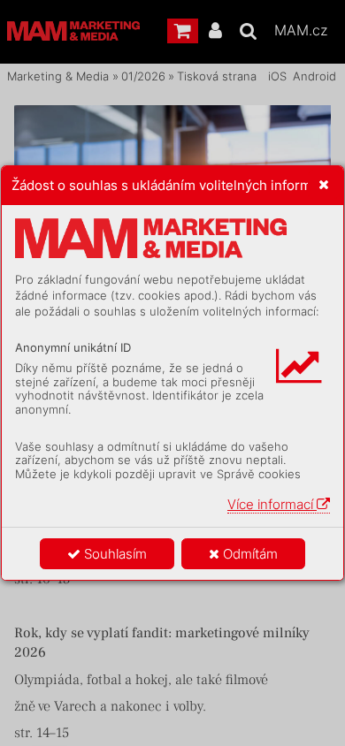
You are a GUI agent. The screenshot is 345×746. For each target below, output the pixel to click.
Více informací (272, 504)
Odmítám (248, 553)
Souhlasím (113, 553)
